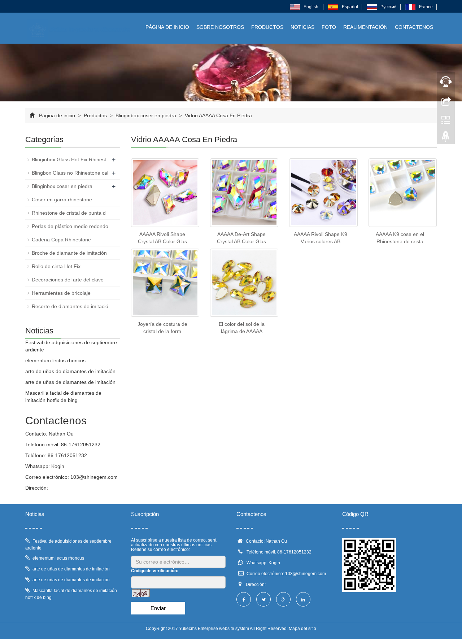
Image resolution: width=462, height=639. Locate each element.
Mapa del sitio (302, 628)
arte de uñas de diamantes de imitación (70, 371)
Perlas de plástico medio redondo (70, 226)
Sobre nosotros (220, 27)
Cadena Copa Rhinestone (61, 239)
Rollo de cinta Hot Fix (56, 266)
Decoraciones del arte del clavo (68, 280)
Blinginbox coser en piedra (146, 115)
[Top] (446, 138)
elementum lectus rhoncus (55, 360)
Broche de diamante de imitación (69, 253)
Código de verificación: (154, 570)
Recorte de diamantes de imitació (70, 306)
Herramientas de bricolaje (61, 293)
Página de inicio (167, 27)
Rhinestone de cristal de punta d (69, 213)
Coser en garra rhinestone (62, 199)
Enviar (158, 608)
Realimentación (365, 27)
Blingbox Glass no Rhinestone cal (70, 173)
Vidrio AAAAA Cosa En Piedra (217, 115)
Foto (329, 27)
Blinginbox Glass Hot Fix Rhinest (69, 159)
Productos (267, 27)
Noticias (302, 27)
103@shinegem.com (94, 477)
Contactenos (414, 27)
